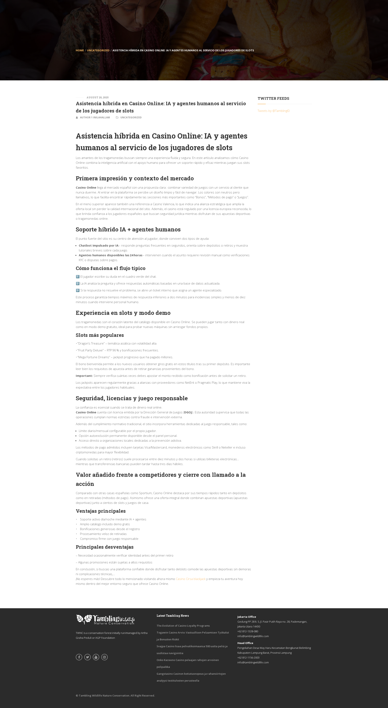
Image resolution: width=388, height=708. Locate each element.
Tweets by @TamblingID (274, 111)
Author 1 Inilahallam (95, 117)
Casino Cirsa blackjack (191, 579)
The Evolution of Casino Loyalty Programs (183, 625)
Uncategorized (98, 50)
